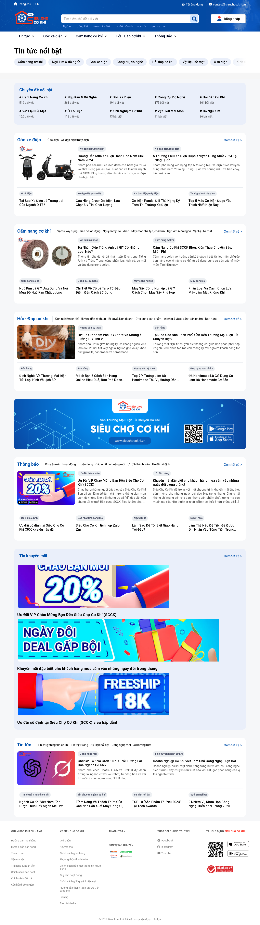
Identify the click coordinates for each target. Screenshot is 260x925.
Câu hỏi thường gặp (22, 884)
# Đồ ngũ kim (210, 111)
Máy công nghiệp (143, 281)
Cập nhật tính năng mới (110, 464)
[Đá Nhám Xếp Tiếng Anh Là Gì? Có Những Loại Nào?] (46, 254)
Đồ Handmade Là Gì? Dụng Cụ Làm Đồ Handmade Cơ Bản (210, 378)
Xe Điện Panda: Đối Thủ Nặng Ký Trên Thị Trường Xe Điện (156, 203)
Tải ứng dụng (194, 4)
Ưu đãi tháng (162, 473)
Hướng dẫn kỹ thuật (93, 318)
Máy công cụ (197, 281)
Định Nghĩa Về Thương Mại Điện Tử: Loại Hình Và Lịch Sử (42, 378)
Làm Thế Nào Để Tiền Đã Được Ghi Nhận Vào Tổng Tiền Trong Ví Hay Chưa (211, 529)
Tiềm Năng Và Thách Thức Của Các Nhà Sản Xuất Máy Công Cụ (99, 804)
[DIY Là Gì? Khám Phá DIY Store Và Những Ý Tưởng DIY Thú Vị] (46, 342)
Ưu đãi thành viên (139, 464)
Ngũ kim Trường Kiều (76, 26)
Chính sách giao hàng (72, 853)
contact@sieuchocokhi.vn (229, 4)
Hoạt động (69, 464)
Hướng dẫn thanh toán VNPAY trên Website (79, 889)
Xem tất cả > (233, 140)
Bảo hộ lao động (90, 231)
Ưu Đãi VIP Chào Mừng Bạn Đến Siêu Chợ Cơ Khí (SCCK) (67, 614)
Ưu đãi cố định (161, 464)
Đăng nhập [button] (232, 19)
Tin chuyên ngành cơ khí (53, 745)
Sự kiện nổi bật (100, 745)
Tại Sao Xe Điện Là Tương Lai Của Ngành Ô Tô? (41, 203)
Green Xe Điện (102, 26)
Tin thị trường (79, 745)
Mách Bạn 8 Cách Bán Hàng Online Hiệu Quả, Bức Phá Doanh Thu (100, 380)
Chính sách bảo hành (23, 872)
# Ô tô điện (73, 111)
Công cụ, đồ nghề (88, 281)
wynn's (141, 26)
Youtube (166, 853)
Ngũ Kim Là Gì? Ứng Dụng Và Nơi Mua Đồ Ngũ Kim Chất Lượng (43, 290)
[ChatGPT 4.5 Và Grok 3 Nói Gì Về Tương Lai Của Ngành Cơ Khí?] (46, 768)
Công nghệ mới (121, 745)
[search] (194, 19)
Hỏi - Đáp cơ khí (128, 36)
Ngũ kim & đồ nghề (179, 231)
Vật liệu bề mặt (202, 231)
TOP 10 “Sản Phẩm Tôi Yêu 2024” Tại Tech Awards (156, 804)
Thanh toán (17, 853)
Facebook (167, 840)
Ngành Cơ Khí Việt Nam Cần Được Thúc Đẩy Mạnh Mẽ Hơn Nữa (41, 806)
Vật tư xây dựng (67, 231)
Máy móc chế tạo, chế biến (148, 231)
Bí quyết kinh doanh (120, 318)
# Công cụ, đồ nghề (170, 97)
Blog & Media (68, 903)
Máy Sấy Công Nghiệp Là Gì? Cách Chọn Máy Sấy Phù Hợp (153, 290)
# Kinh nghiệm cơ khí (125, 111)
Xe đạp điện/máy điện (75, 139)
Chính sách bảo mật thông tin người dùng (80, 867)
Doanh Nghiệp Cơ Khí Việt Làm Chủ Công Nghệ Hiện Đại (194, 761)
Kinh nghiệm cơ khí (67, 318)
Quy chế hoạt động (71, 875)
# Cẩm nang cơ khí (33, 97)
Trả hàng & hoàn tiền (23, 865)
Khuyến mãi (52, 464)
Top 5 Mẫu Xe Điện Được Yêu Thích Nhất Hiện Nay (209, 203)
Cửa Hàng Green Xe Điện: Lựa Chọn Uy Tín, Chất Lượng (98, 203)
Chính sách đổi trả (21, 878)
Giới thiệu (65, 840)
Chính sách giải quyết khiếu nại (78, 881)
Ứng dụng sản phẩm (148, 318)
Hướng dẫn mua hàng (23, 840)
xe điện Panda (124, 26)
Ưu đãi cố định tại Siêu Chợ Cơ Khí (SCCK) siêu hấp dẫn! (41, 527)
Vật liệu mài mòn (89, 240)
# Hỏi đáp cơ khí (212, 97)
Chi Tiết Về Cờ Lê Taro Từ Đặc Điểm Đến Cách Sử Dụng (98, 290)
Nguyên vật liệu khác (116, 231)
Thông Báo (163, 36)
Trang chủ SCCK (28, 4)
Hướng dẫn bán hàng (23, 846)
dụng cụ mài (158, 26)
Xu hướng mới (142, 745)
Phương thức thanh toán (74, 859)
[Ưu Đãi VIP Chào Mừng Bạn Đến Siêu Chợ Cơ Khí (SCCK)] (46, 487)
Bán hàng (211, 318)
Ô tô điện (53, 139)
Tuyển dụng (85, 464)
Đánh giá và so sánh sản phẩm (183, 318)
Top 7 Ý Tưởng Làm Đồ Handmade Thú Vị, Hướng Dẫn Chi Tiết (154, 380)
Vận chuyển (18, 859)
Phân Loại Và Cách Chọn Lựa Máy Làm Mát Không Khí (210, 290)
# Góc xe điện (120, 97)
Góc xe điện (53, 36)
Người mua (140, 518)
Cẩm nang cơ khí (89, 36)
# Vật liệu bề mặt (32, 111)
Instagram (167, 846)
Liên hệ (64, 897)
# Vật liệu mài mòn (169, 111)
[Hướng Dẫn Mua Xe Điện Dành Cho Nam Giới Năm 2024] (46, 163)
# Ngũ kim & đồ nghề (80, 97)
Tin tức (24, 36)
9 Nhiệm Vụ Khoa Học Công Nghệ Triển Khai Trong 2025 (209, 804)
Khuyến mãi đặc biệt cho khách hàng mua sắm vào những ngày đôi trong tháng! (88, 668)
